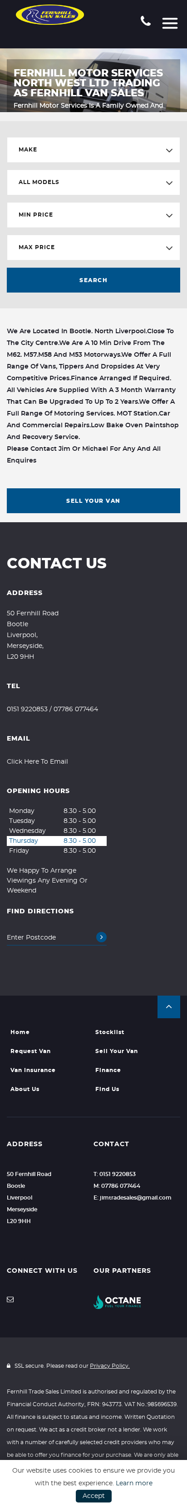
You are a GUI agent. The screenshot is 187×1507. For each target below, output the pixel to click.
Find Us (107, 1089)
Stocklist (109, 1032)
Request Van (30, 1051)
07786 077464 (76, 709)
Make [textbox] (28, 149)
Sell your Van (116, 1051)
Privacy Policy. (110, 1366)
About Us (24, 1089)
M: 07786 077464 (117, 1186)
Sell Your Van (93, 501)
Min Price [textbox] (36, 214)
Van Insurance (33, 1070)
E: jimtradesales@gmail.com (133, 1197)
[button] (168, 1007)
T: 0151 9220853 (115, 1174)
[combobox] (93, 150)
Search (93, 280)
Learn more (134, 1483)
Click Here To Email (37, 762)
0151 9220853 (27, 709)
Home (20, 1032)
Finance (108, 1070)
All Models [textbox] (39, 182)
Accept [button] (94, 1496)
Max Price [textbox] (37, 247)
